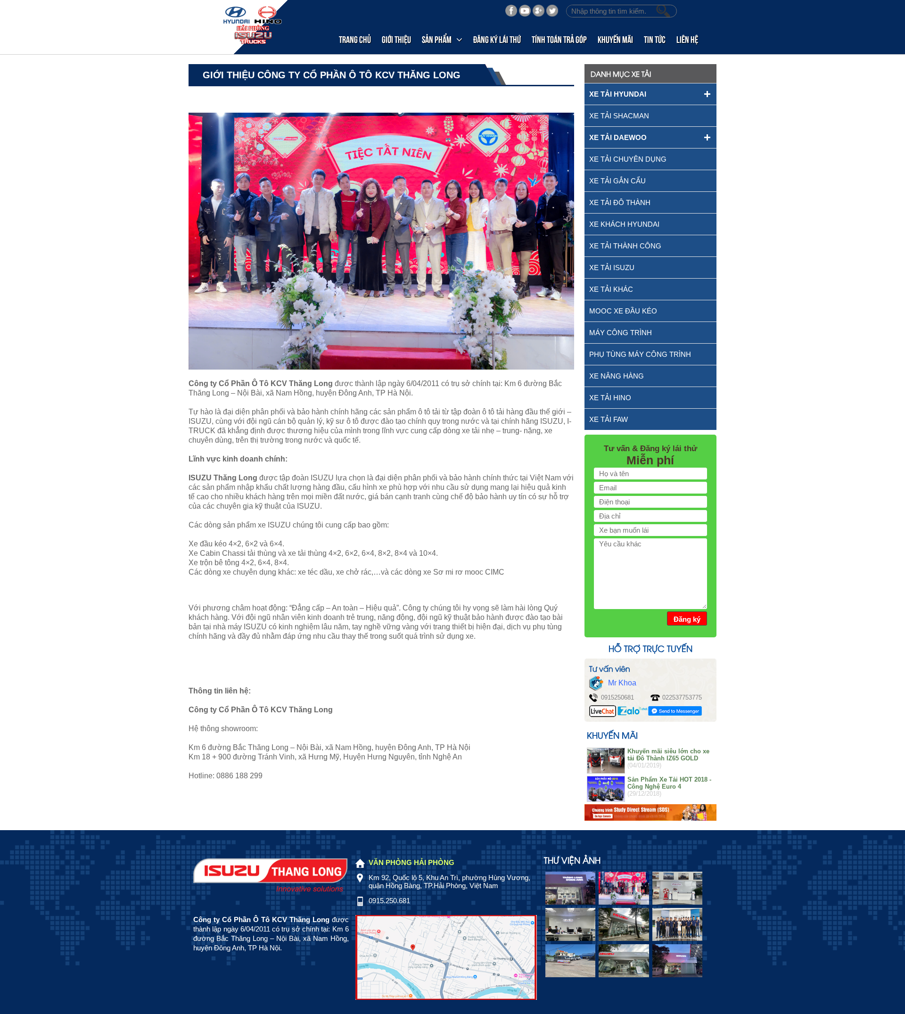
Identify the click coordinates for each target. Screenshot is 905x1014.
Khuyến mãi (615, 39)
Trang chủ (355, 39)
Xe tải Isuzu (611, 268)
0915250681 (617, 697)
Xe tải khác (611, 289)
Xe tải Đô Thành (619, 202)
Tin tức (655, 39)
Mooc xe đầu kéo (623, 311)
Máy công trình (620, 333)
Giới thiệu (396, 39)
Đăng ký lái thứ (497, 39)
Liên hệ (687, 39)
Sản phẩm (437, 39)
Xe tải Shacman (619, 116)
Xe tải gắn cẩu (617, 181)
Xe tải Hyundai (617, 94)
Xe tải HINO (610, 398)
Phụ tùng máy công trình (640, 354)
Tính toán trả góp (559, 39)
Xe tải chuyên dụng (627, 159)
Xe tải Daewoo (618, 137)
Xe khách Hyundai (624, 224)
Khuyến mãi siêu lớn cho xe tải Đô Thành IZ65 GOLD (668, 755)
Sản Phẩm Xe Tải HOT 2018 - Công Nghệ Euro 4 (669, 783)
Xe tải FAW (608, 419)
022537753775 (682, 697)
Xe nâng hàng (616, 376)
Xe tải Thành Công (625, 246)
